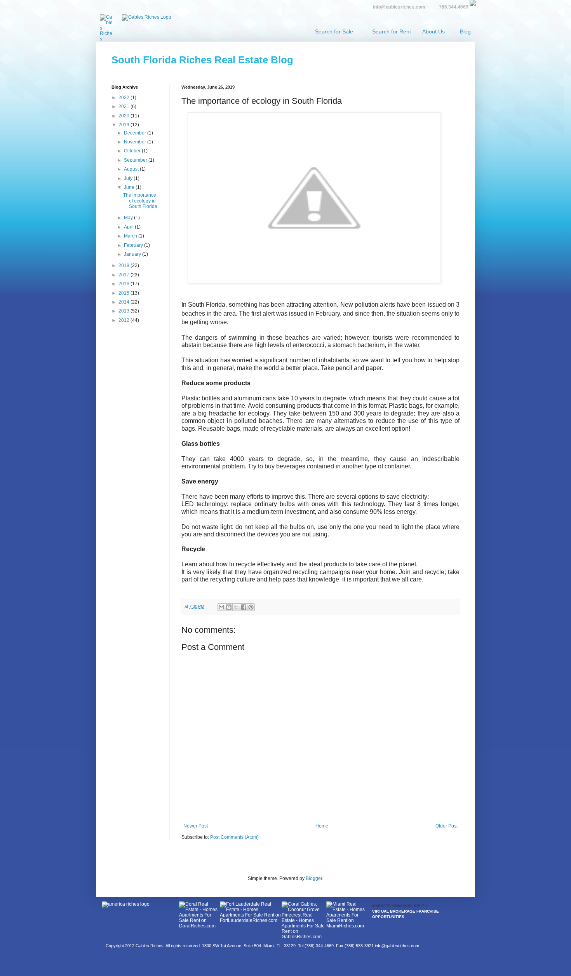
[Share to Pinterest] (251, 607)
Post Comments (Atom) (234, 837)
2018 (124, 265)
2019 (124, 124)
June (130, 187)
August (132, 169)
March (131, 236)
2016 (124, 283)
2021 (124, 106)
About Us (433, 31)
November (135, 142)
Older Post (446, 826)
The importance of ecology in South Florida (140, 200)
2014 (124, 302)
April (129, 227)
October (133, 151)
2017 (124, 275)
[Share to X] (236, 607)
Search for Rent (391, 31)
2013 (124, 311)
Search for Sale (334, 31)
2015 (124, 293)
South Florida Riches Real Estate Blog (202, 60)
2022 (124, 97)
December (135, 133)
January (133, 254)
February (134, 245)
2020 (124, 116)
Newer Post (195, 826)
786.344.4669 (453, 7)
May (129, 217)
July (129, 178)
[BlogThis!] (229, 607)
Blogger (314, 878)
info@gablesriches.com (399, 7)
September (136, 160)
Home (321, 826)
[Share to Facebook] (243, 607)
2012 (124, 320)
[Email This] (221, 607)
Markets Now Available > (400, 906)
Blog (465, 31)
